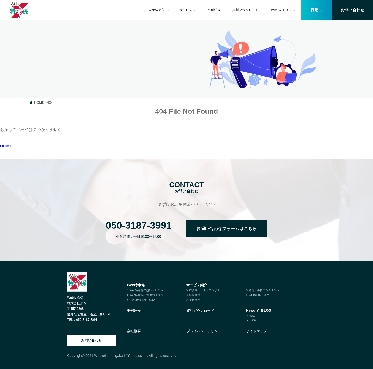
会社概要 (134, 331)
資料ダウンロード (245, 10)
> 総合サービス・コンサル (203, 290)
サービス (185, 10)
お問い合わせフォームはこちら (226, 228)
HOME (6, 146)
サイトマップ (256, 331)
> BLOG (251, 320)
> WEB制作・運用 (257, 295)
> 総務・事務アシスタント (263, 290)
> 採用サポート (196, 300)
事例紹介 (214, 10)
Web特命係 (157, 10)
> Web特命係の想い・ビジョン (146, 290)
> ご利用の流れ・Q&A (141, 300)
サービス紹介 (196, 285)
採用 (315, 10)
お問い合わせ (91, 340)
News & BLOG (280, 10)
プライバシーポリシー (203, 331)
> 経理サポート (196, 295)
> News (251, 315)
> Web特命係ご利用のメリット (146, 295)
